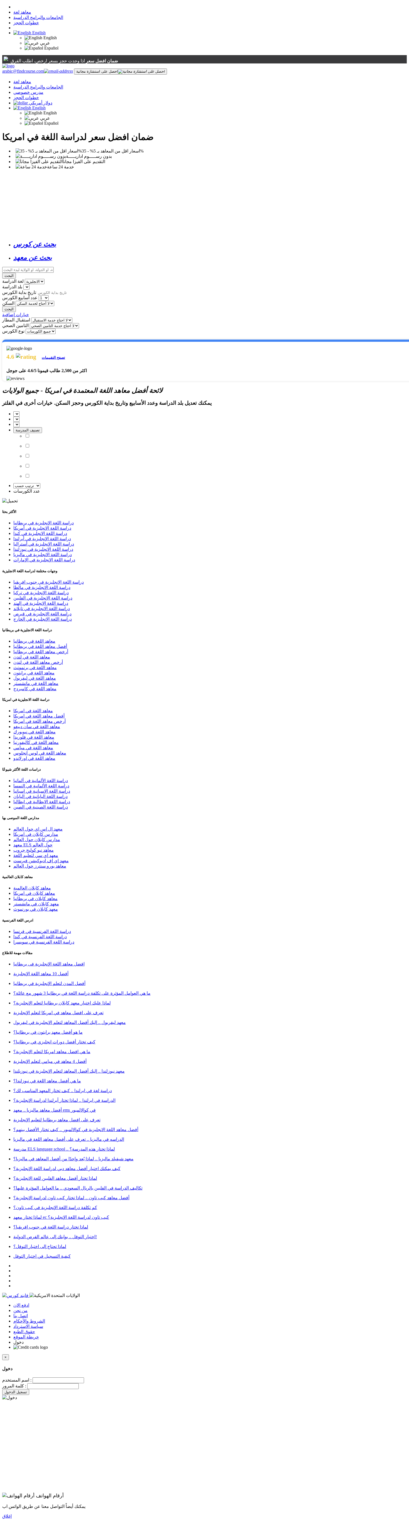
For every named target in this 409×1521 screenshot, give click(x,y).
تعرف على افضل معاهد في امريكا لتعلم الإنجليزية (58, 1012)
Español (50, 48)
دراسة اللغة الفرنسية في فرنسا (42, 931)
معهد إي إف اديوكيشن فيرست (41, 860)
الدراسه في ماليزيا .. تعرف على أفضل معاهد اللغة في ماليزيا (68, 1139)
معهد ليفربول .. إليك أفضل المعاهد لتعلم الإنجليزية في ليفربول (69, 1022)
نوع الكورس (13, 331)
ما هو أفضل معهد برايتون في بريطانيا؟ (48, 1032)
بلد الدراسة (12, 286)
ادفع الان (21, 1305)
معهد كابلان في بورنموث (35, 909)
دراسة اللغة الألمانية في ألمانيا (40, 780)
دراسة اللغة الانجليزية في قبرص (42, 613)
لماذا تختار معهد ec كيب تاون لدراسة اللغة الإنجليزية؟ (61, 1217)
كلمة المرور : (14, 1386)
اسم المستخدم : (16, 1380)
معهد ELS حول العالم (33, 844)
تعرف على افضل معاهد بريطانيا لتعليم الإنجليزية (56, 1119)
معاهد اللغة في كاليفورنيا (36, 742)
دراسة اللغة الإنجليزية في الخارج (42, 619)
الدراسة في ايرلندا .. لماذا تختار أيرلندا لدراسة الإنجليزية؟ (64, 1100)
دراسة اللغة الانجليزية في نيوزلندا (43, 549)
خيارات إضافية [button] (15, 314)
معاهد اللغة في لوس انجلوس (39, 753)
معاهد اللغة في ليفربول (34, 678)
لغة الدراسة (13, 281)
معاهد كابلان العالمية (32, 888)
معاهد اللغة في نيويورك (34, 731)
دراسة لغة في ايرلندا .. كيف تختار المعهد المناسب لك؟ (62, 1090)
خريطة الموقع (26, 1337)
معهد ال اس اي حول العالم (38, 829)
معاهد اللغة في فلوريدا (33, 737)
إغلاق (7, 1516)
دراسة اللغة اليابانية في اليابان (40, 796)
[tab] (210, 244)
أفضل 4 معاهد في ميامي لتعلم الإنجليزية (50, 1061)
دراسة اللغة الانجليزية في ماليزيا (42, 554)
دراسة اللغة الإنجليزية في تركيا (41, 592)
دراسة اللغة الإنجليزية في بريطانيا (43, 522)
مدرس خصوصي (28, 92)
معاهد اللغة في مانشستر (35, 683)
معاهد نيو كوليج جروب (33, 850)
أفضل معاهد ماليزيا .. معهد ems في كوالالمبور (54, 1110)
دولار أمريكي (40, 102)
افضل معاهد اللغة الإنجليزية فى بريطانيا (49, 964)
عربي (44, 43)
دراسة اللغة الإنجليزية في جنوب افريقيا (48, 582)
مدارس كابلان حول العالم (36, 839)
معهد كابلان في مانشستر (36, 903)
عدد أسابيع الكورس (20, 297)
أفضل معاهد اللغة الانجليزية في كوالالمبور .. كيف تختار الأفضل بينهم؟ (75, 1129)
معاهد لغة (22, 12)
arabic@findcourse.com (23, 71)
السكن (8, 303)
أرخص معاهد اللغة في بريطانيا (40, 651)
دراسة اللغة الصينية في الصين (40, 807)
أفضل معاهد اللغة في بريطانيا (40, 646)
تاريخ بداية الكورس (19, 292)
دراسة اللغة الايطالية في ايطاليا (41, 801)
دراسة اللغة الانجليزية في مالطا (41, 587)
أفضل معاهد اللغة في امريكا (39, 716)
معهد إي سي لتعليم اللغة (35, 855)
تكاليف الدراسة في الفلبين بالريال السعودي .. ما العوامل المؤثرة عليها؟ (77, 1188)
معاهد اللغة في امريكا (33, 710)
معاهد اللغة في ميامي (33, 747)
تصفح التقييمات (53, 357)
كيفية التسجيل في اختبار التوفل (42, 1256)
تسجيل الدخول (15, 1392)
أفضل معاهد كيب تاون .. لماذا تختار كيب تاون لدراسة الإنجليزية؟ (71, 1197)
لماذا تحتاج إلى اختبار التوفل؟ (39, 1246)
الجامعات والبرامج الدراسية (38, 17)
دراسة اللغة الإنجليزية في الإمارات (44, 559)
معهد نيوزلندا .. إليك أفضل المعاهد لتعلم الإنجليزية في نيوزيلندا (69, 1071)
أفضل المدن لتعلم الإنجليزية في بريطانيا (49, 983)
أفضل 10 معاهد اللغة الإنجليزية (40, 973)
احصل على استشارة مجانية (97, 71)
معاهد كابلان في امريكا (34, 893)
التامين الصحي (15, 325)
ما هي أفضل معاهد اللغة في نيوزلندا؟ (47, 1080)
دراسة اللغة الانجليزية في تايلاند (41, 608)
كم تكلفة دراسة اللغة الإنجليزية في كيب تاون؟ (55, 1207)
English (38, 32)
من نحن (20, 1310)
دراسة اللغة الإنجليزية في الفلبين (42, 598)
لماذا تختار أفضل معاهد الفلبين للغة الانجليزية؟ (55, 1178)
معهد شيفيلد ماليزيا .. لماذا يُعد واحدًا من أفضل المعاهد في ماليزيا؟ (73, 1158)
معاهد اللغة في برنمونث (35, 667)
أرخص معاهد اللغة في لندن (38, 662)
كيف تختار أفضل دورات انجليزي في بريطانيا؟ (54, 1042)
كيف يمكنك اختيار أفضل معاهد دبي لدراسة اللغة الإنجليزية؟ (66, 1168)
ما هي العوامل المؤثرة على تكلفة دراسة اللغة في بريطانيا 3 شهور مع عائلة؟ (82, 993)
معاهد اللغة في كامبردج (34, 688)
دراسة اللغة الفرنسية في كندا (40, 936)
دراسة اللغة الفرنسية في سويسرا (43, 942)
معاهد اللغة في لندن (31, 657)
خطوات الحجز (26, 22)
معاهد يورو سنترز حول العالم (39, 866)
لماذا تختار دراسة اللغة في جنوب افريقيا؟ (50, 1227)
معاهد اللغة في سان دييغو (36, 726)
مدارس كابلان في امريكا (35, 834)
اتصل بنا (20, 1315)
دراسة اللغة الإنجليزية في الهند (40, 603)
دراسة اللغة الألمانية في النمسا (41, 785)
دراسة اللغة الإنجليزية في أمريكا (42, 528)
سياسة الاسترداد (28, 1326)
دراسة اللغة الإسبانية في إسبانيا (41, 791)
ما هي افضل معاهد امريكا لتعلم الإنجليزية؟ (51, 1051)
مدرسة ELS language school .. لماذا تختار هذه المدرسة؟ (64, 1149)
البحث (9, 276)
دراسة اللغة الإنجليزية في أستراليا (43, 544)
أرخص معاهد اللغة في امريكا (39, 721)
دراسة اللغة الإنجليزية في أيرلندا (42, 538)
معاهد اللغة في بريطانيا (34, 641)
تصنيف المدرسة (28, 430)
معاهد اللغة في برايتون (34, 672)
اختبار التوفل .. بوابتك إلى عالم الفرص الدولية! (55, 1236)
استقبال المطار (16, 320)
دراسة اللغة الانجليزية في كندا (40, 533)
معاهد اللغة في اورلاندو (34, 758)
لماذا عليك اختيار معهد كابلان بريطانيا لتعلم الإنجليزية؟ (62, 1003)
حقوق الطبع (24, 1331)
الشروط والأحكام (29, 1321)
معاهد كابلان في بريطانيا (35, 898)
